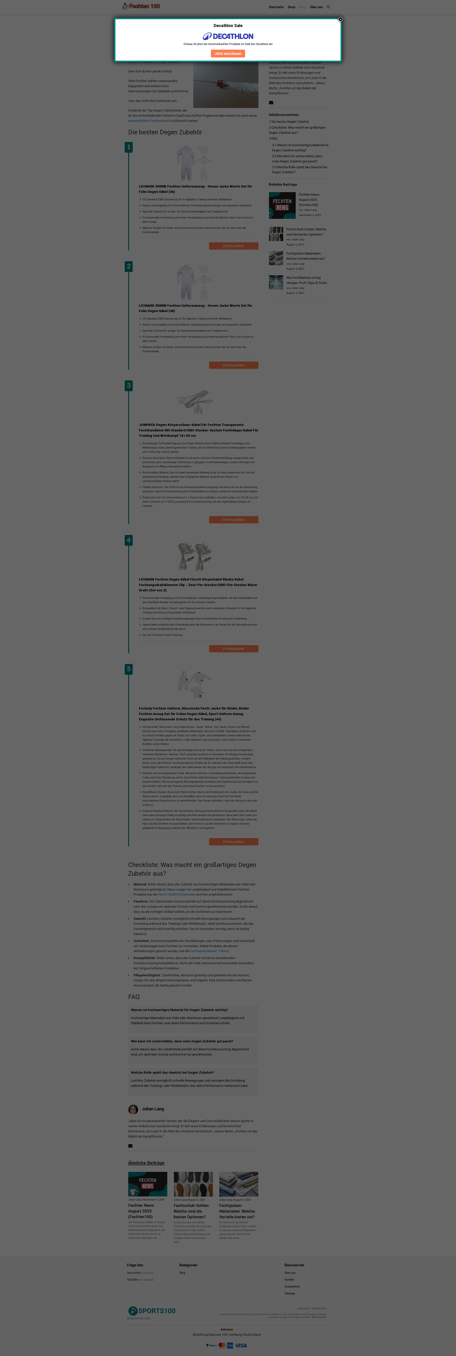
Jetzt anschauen (228, 53)
